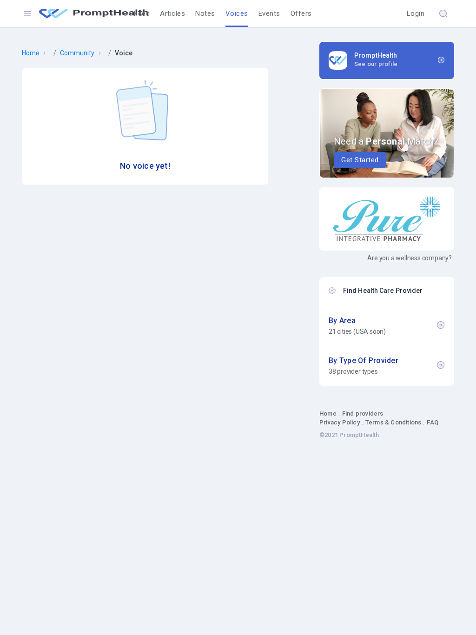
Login (416, 13)
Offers (301, 13)
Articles (172, 13)
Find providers (362, 413)
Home (31, 53)
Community (77, 53)
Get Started (360, 160)
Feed (142, 13)
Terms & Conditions (393, 422)
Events (269, 13)
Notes (205, 13)
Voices (236, 13)
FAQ (432, 422)
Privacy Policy (339, 422)
